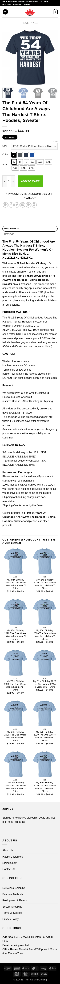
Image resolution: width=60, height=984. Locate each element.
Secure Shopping (12, 906)
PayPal (19, 393)
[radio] (14, 154)
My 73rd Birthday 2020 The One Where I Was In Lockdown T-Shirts (15, 685)
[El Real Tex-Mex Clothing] (30, 11)
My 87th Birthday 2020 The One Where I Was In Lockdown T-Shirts (45, 786)
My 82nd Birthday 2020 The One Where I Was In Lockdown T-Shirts (15, 786)
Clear (55, 142)
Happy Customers (12, 856)
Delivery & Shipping (13, 888)
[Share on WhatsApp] (5, 205)
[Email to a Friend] (22, 205)
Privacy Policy (10, 919)
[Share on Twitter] (17, 205)
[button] (5, 12)
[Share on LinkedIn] (34, 205)
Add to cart (30, 181)
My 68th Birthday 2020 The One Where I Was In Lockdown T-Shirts (15, 736)
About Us (7, 850)
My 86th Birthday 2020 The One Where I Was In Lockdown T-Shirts (15, 634)
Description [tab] (11, 228)
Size (4, 165)
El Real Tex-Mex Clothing (34, 979)
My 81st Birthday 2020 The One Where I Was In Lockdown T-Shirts (44, 684)
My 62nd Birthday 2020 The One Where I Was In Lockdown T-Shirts (45, 584)
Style (4, 146)
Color (5, 154)
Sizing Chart (9, 863)
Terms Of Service (12, 912)
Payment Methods (12, 894)
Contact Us (8, 869)
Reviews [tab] (9, 234)
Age (35, 23)
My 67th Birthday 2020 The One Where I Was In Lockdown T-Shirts (45, 736)
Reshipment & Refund (15, 900)
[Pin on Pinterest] (28, 205)
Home (25, 23)
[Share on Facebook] (11, 205)
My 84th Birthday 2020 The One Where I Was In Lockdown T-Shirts (15, 584)
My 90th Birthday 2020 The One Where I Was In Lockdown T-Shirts (45, 634)
